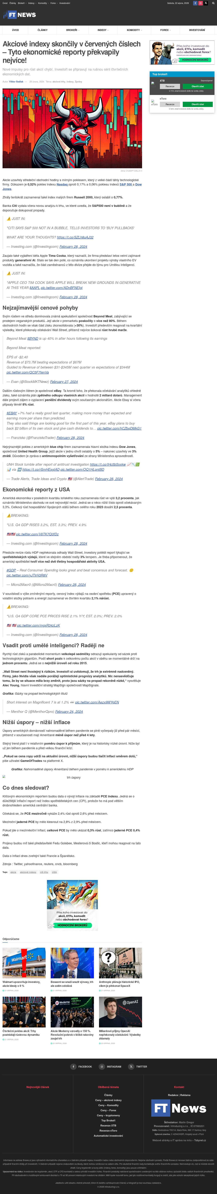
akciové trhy (59, 81)
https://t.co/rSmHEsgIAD (41, 469)
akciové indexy (28, 872)
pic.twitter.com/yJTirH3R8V (27, 575)
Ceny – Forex (108, 1110)
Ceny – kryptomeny (108, 1115)
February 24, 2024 (69, 711)
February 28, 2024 (73, 246)
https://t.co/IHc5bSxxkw (108, 464)
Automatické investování (108, 1135)
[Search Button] (213, 3)
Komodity (42, 3)
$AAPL (34, 287)
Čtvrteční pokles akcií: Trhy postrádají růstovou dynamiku (21, 1033)
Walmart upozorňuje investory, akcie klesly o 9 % (21, 983)
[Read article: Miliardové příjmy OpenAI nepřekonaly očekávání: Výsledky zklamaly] (120, 1012)
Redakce (173, 1095)
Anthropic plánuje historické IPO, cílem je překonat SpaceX (119, 983)
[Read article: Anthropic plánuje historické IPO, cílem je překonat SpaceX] (120, 963)
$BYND (32, 338)
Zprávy (78, 81)
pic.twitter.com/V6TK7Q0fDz (37, 533)
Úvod (5, 3)
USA (54, 872)
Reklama (185, 1095)
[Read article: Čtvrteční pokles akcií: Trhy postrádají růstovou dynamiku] (24, 1012)
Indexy (31, 3)
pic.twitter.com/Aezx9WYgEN (97, 702)
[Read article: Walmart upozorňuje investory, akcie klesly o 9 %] (24, 963)
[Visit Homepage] (19, 15)
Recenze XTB (108, 1125)
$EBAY (12, 412)
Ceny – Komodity (108, 1105)
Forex (53, 3)
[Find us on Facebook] (195, 3)
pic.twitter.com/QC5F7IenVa (28, 372)
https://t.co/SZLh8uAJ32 (75, 237)
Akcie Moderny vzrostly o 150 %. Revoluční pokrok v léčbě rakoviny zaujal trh (72, 1034)
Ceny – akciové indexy (108, 1100)
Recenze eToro (108, 1130)
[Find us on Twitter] (206, 3)
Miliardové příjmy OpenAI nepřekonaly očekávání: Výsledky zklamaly (120, 1034)
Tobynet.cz (200, 1140)
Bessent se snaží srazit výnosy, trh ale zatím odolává (72, 983)
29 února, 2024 (36, 81)
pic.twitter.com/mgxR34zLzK (38, 625)
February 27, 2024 (64, 381)
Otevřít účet (198, 86)
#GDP (11, 570)
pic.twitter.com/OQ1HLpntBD (82, 469)
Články (12, 3)
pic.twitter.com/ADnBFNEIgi (61, 287)
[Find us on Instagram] (200, 3)
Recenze (170, 86)
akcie (13, 872)
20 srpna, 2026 (59, 1043)
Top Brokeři (108, 1120)
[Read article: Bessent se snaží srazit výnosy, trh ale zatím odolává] (72, 963)
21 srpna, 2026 (11, 990)
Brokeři (21, 3)
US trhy (44, 872)
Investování (65, 3)
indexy (70, 81)
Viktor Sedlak (16, 81)
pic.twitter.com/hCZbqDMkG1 (119, 428)
